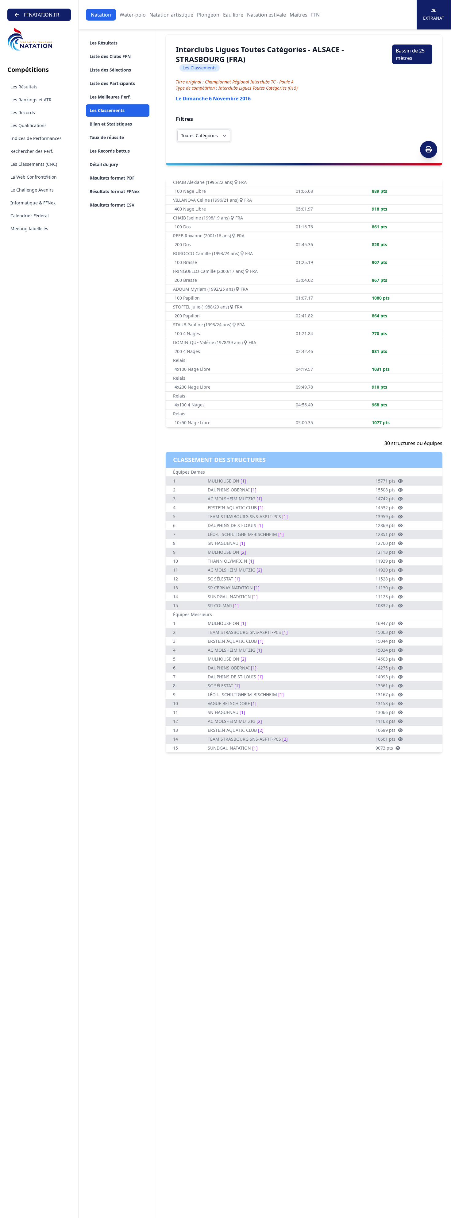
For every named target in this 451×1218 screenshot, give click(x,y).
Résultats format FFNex (115, 191)
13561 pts (385, 686)
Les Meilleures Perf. (110, 97)
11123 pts (385, 596)
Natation (101, 14)
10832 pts (385, 605)
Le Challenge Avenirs (32, 190)
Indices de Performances (36, 138)
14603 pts (385, 659)
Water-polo (133, 14)
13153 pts (385, 703)
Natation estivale (266, 14)
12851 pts (385, 534)
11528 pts (385, 579)
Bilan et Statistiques (111, 124)
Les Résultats (23, 87)
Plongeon (208, 14)
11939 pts (385, 561)
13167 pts (385, 694)
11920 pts (385, 570)
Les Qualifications (28, 125)
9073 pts (384, 748)
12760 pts (385, 543)
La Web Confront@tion (33, 177)
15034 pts (385, 650)
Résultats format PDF (112, 178)
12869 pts (385, 525)
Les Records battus (110, 151)
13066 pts (385, 712)
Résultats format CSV (112, 205)
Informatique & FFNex (33, 203)
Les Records (22, 112)
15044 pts (385, 641)
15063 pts (385, 632)
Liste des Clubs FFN (110, 56)
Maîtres (298, 14)
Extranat (433, 18)
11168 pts (385, 721)
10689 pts (385, 730)
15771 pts (385, 481)
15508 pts (385, 490)
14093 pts (385, 677)
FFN (315, 14)
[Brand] (39, 39)
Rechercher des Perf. (31, 151)
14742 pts (385, 499)
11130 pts (385, 588)
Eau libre (233, 14)
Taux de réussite (107, 137)
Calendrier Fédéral (29, 216)
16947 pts (385, 623)
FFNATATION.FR (41, 14)
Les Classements (107, 110)
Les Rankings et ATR (31, 100)
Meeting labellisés (29, 228)
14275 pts (385, 668)
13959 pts (385, 516)
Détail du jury (104, 164)
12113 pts (385, 552)
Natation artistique (171, 14)
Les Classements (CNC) (33, 164)
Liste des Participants (112, 83)
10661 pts (385, 739)
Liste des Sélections (110, 70)
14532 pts (385, 507)
